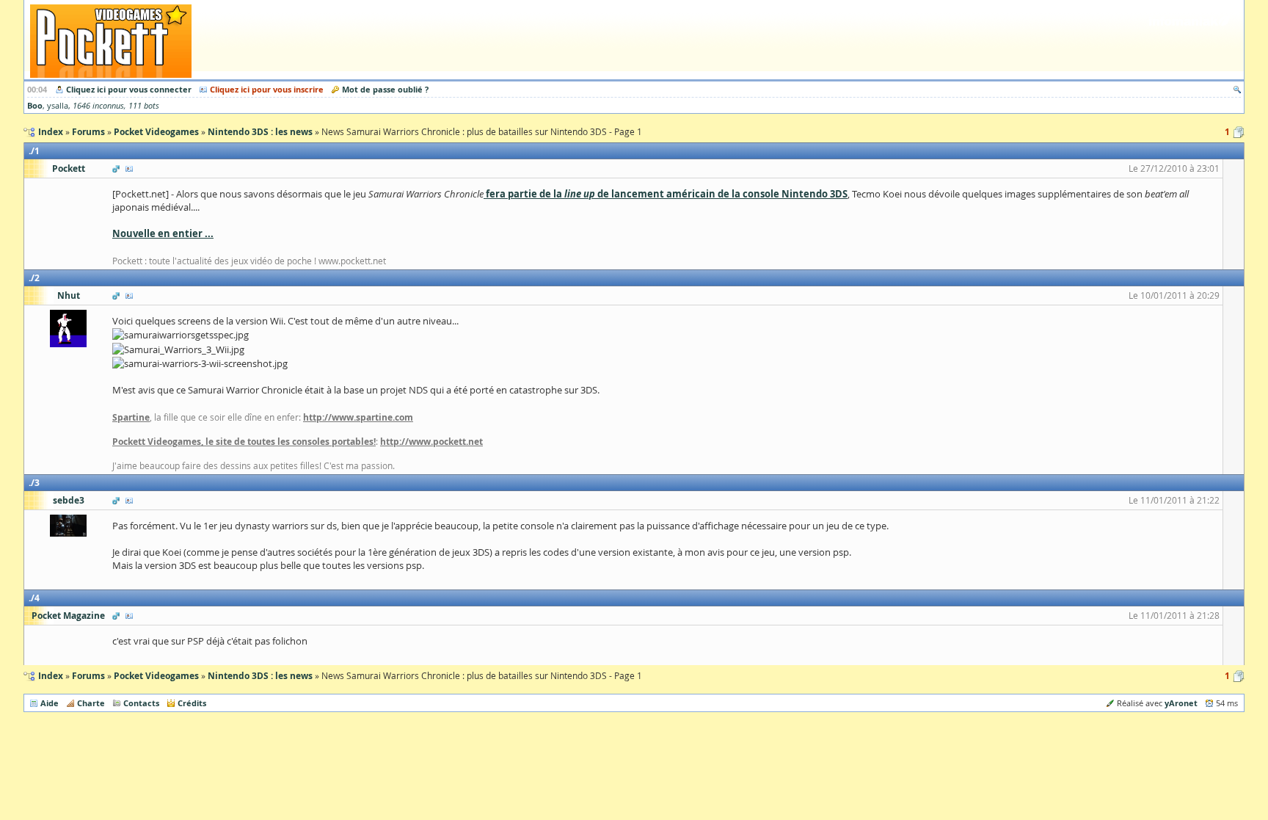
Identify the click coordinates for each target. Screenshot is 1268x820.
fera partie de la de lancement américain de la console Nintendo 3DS (666, 193)
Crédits (192, 702)
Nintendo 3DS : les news (260, 676)
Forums (88, 676)
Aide (49, 702)
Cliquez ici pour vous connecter (129, 89)
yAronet (1181, 702)
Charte (91, 702)
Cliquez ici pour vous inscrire (267, 89)
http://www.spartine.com (358, 417)
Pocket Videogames (156, 676)
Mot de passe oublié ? (385, 89)
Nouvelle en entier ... (163, 233)
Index (50, 676)
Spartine (131, 417)
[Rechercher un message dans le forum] (1237, 89)
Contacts (141, 702)
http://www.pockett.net (431, 441)
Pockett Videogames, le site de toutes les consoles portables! (244, 441)
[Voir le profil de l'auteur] (129, 168)
